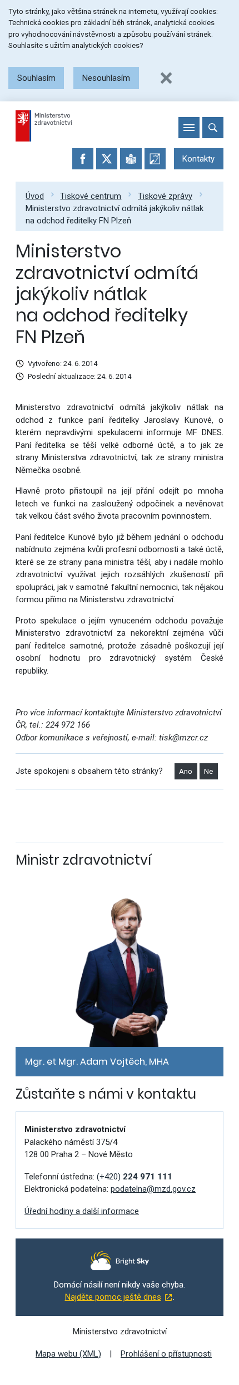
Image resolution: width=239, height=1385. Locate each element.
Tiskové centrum (90, 196)
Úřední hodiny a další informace (81, 1211)
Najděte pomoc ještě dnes (113, 1297)
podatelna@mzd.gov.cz (153, 1189)
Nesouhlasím (106, 78)
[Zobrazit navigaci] (189, 127)
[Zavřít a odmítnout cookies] (166, 78)
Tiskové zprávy (165, 196)
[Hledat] (212, 127)
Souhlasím (36, 78)
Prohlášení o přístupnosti (166, 1354)
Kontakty (198, 159)
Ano (185, 771)
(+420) (134, 1177)
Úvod (35, 196)
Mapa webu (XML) (68, 1354)
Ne (208, 771)
